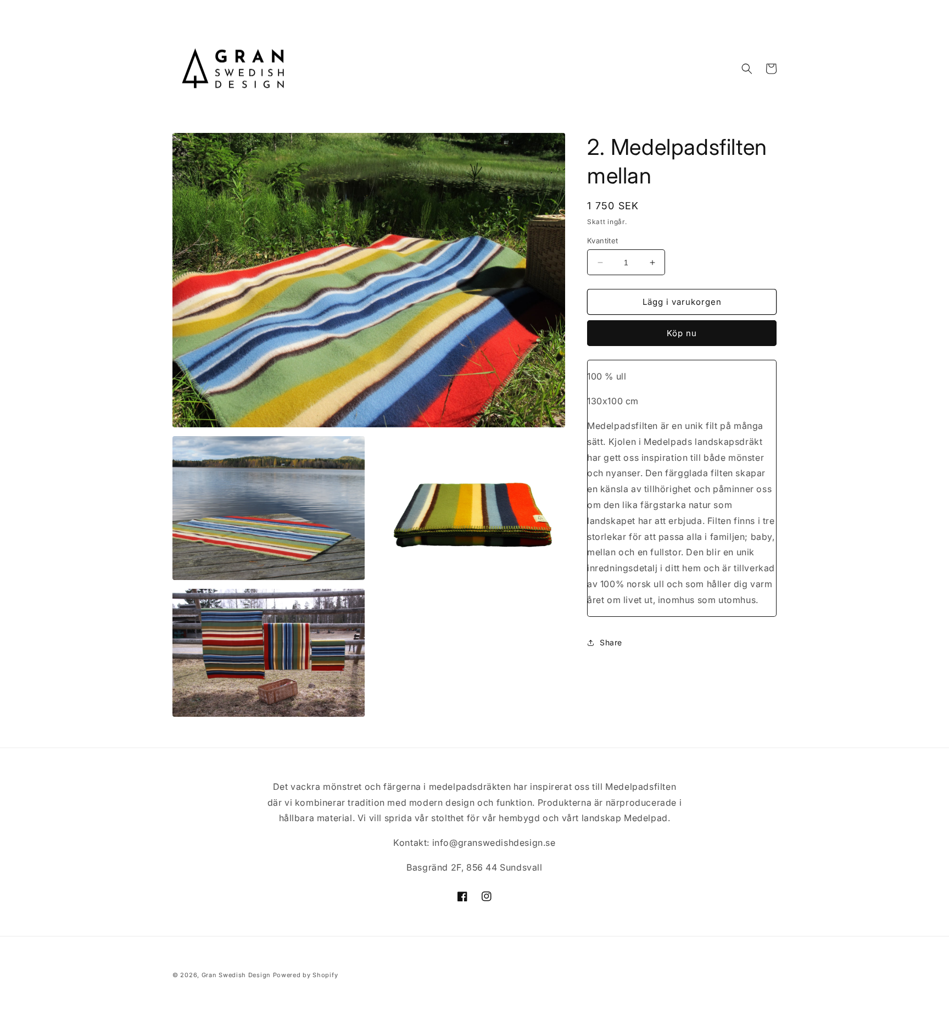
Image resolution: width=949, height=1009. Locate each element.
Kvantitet (602, 240)
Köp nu (682, 333)
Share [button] (611, 642)
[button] (747, 69)
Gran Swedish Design (236, 975)
